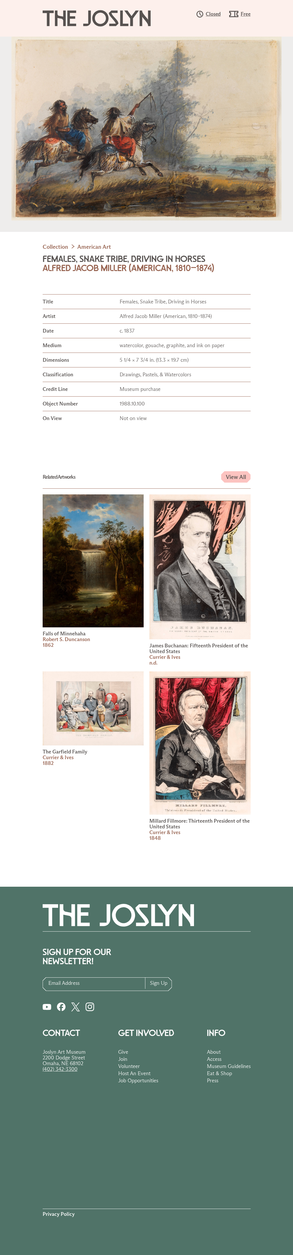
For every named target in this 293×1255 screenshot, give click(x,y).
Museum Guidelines (229, 1066)
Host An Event (134, 1073)
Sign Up (158, 983)
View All (236, 477)
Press (212, 1080)
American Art (94, 246)
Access (214, 1059)
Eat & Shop (219, 1073)
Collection (55, 246)
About (214, 1052)
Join (122, 1059)
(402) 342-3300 (60, 1069)
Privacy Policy (59, 1214)
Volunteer (129, 1066)
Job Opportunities (138, 1080)
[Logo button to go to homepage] (102, 18)
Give (123, 1052)
